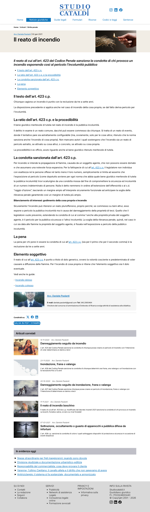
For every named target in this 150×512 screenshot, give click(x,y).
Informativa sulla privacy (89, 493)
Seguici (21, 495)
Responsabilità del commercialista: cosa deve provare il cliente (52, 466)
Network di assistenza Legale (60, 493)
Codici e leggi (110, 19)
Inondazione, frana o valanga (58, 364)
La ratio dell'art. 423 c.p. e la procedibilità (39, 75)
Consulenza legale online (58, 499)
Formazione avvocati (59, 503)
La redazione (24, 492)
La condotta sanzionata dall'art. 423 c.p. (38, 79)
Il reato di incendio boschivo (57, 405)
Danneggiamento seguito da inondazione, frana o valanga (75, 384)
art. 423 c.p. (97, 167)
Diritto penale (32, 27)
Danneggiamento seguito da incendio (63, 343)
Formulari (77, 19)
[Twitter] (27, 317)
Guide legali (60, 19)
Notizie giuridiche (38, 19)
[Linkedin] (115, 10)
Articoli (23, 27)
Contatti (21, 489)
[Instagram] (111, 10)
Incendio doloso (23, 279)
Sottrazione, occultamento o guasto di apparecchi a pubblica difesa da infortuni (83, 427)
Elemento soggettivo (28, 88)
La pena (21, 84)
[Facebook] (120, 10)
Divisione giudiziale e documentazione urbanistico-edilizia (49, 462)
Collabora (22, 497)
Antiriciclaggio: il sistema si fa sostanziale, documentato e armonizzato (56, 474)
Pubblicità (54, 489)
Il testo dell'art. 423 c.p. (29, 70)
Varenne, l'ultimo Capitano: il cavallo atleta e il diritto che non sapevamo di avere (62, 470)
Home (20, 19)
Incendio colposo (24, 285)
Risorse (92, 19)
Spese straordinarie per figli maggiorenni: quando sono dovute (52, 458)
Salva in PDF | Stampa (27, 323)
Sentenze (128, 19)
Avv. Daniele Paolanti (22, 34)
